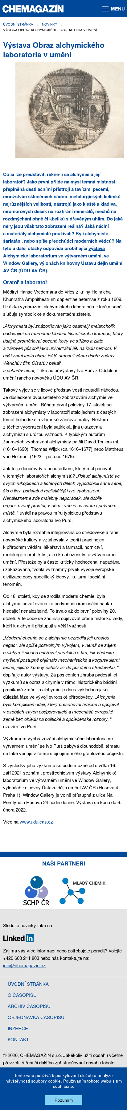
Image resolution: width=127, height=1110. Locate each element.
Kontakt (18, 1039)
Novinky (50, 24)
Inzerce (18, 1028)
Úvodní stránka (18, 24)
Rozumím (64, 1100)
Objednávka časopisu (36, 1017)
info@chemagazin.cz (24, 965)
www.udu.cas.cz (36, 821)
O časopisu (22, 995)
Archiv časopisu (29, 1006)
